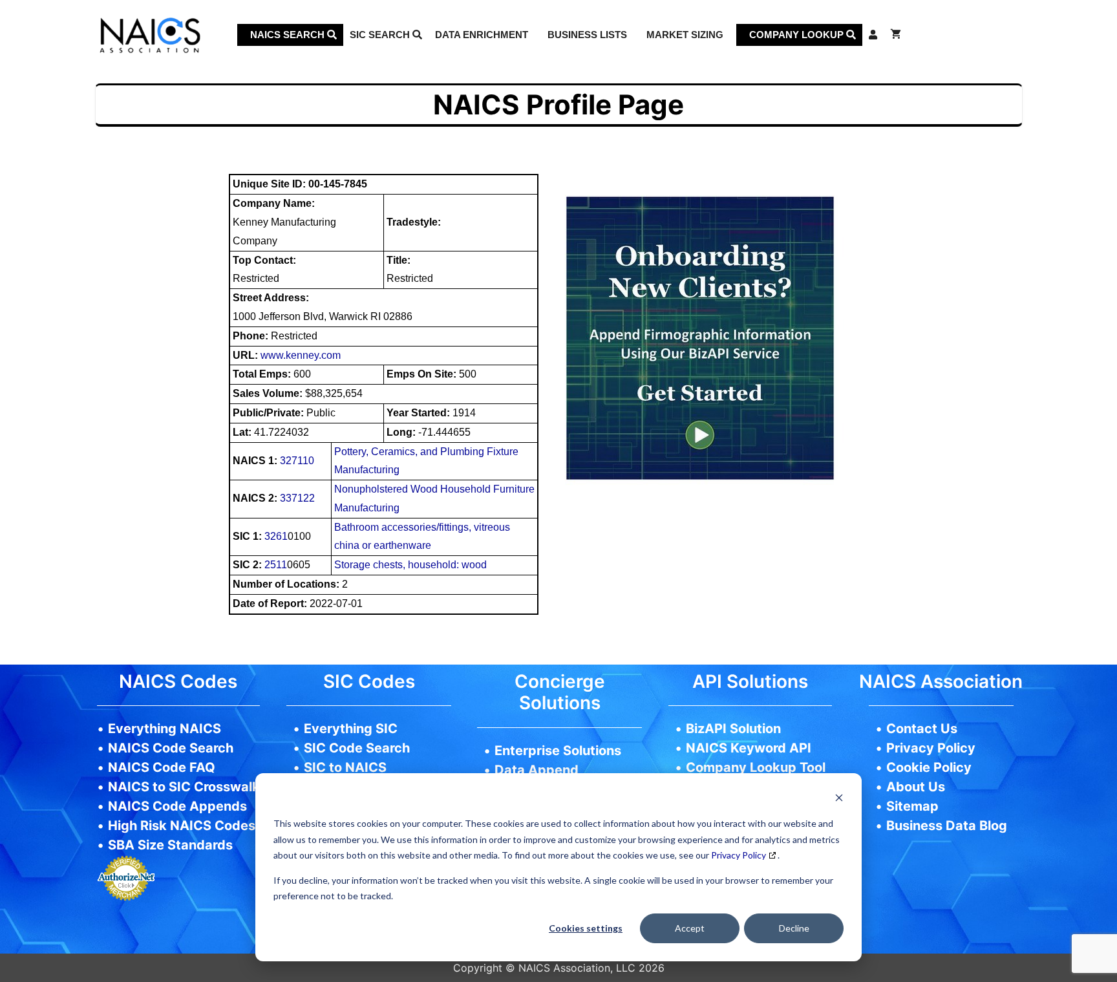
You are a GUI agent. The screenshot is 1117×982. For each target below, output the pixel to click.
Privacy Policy (738, 854)
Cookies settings (585, 928)
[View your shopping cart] (896, 35)
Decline (794, 928)
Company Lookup (797, 34)
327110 (297, 460)
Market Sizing (684, 34)
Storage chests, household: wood (410, 564)
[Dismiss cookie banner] (839, 799)
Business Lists (587, 34)
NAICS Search (288, 34)
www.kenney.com (301, 355)
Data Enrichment (481, 34)
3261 (276, 536)
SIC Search (381, 34)
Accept (690, 928)
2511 (275, 564)
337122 (297, 498)
